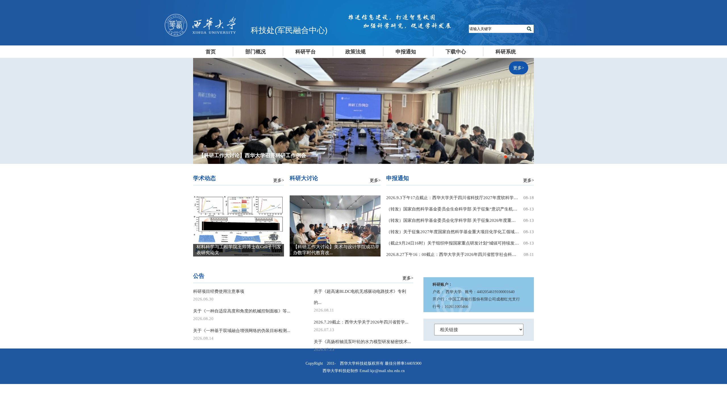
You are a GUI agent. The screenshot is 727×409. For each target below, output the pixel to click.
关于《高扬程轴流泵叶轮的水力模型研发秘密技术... (362, 341)
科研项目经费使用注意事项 (218, 291)
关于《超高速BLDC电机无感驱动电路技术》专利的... (360, 297)
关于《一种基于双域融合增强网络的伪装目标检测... (241, 330)
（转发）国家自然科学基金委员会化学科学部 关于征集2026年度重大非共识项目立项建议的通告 (453, 220)
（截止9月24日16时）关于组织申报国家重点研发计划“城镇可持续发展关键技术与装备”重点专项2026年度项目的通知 (453, 243)
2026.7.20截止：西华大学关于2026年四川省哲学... (361, 322)
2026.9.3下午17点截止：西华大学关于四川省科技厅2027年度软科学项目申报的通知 (453, 197)
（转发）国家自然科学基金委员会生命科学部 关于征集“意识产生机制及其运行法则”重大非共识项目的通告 (453, 209)
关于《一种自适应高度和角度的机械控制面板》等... (241, 311)
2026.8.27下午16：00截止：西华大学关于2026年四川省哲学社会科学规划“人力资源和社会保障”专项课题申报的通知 (453, 254)
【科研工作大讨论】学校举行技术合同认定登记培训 (257, 155)
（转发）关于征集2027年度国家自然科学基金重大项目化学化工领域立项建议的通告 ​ (453, 231)
